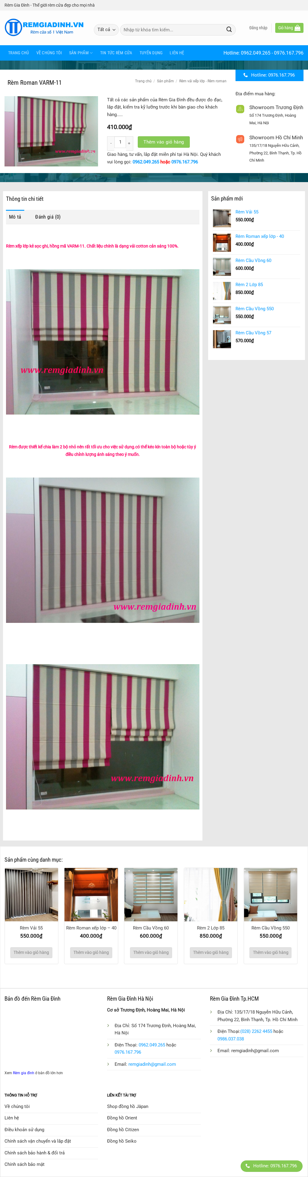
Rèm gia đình (23, 1073)
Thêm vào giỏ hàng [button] (31, 952)
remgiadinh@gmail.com (152, 1064)
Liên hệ (177, 52)
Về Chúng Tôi (49, 52)
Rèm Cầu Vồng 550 (270, 928)
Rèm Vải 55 (31, 928)
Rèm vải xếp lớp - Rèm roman (202, 81)
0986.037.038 (230, 1039)
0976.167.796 (288, 53)
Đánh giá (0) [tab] (47, 217)
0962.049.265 (255, 53)
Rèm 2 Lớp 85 (210, 928)
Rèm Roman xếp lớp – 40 (91, 928)
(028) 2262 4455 (256, 1031)
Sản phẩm (79, 52)
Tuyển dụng (151, 52)
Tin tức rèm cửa (116, 52)
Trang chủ (18, 52)
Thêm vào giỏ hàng (163, 142)
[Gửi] (229, 29)
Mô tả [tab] (15, 217)
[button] (258, 27)
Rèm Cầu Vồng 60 (151, 928)
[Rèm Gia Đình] (45, 27)
